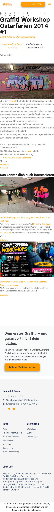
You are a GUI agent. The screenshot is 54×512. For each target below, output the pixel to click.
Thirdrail (12, 101)
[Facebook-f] (4, 409)
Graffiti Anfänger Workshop (12, 37)
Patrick (36, 224)
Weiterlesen (4, 240)
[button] (49, 4)
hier (29, 151)
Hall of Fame (5, 232)
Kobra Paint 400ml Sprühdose (18, 158)
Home (4, 44)
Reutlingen (46, 224)
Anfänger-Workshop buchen (22, 367)
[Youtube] (14, 409)
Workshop (30, 37)
